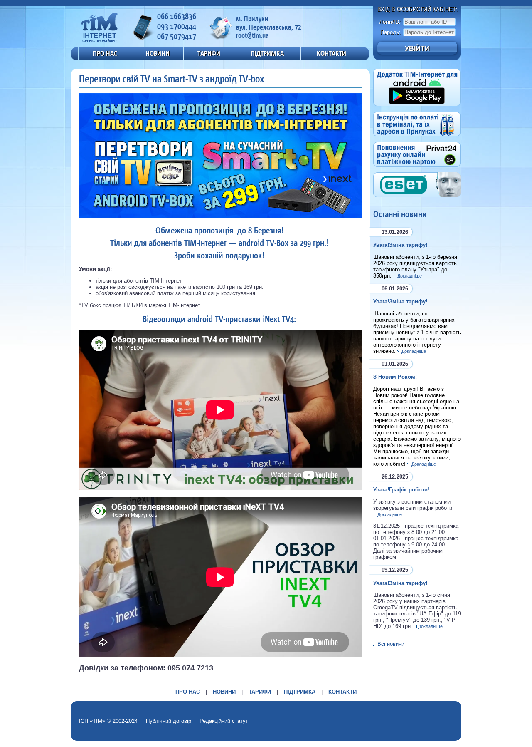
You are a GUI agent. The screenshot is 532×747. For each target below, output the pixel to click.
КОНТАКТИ (331, 53)
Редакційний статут (224, 721)
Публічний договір (168, 721)
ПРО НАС (105, 53)
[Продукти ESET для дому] (417, 199)
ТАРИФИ (208, 53)
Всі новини (390, 644)
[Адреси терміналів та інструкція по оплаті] (417, 139)
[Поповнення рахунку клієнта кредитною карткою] (417, 169)
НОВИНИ (157, 53)
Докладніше (409, 275)
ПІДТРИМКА (267, 53)
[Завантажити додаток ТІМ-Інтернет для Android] (417, 108)
